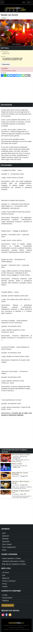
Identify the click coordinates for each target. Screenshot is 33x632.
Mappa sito (5, 578)
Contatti (4, 595)
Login (29, 2)
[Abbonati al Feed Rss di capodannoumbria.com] (10, 615)
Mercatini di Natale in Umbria (21, 454)
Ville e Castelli (7, 544)
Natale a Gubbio (17, 463)
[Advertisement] (16, 89)
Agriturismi (5, 536)
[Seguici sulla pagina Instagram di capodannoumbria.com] (3, 615)
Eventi (4, 18)
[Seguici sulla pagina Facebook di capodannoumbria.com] (6, 615)
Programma (6, 64)
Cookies (5, 586)
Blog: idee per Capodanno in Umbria (14, 564)
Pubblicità (5, 600)
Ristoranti (5, 538)
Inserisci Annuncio (7, 605)
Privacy (4, 584)
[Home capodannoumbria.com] (18, 7)
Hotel (4, 533)
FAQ (3, 575)
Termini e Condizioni (8, 581)
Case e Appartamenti (9, 547)
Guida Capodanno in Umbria (11, 558)
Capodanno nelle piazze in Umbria (13, 561)
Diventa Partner (7, 598)
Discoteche (6, 541)
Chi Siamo (5, 572)
